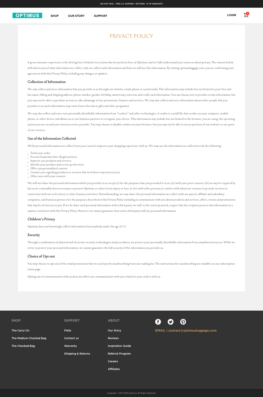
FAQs (67, 330)
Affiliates (114, 368)
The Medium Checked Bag (29, 338)
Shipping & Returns (77, 353)
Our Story (114, 330)
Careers (113, 361)
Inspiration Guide (119, 345)
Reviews (113, 338)
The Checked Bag (23, 345)
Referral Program (119, 353)
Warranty (70, 345)
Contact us (71, 338)
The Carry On (20, 330)
